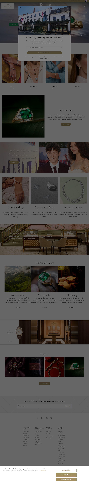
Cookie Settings (66, 470)
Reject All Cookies (66, 474)
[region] (44, 474)
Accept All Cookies (66, 479)
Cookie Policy (42, 470)
